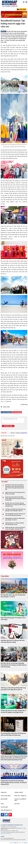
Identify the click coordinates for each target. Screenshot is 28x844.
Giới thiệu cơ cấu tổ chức (6, 833)
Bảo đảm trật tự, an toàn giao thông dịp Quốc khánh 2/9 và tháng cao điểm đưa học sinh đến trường (14, 505)
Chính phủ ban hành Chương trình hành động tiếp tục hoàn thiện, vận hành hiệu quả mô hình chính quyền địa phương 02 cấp (13, 487)
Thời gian (18, 432)
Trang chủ (3, 792)
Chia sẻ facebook (7, 412)
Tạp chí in (16, 803)
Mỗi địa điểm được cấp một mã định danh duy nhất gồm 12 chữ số (14, 519)
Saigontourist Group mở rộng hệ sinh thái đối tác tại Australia (14, 493)
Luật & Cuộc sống (5, 795)
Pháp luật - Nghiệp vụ (20, 795)
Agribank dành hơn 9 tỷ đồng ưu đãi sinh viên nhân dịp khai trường (13, 523)
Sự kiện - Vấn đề (18, 792)
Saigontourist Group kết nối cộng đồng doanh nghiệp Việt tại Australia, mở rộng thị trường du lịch (14, 498)
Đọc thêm (5, 576)
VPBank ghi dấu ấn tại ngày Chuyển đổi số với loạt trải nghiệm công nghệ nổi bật (14, 528)
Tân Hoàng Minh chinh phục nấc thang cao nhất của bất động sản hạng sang (14, 514)
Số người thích (24, 432)
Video (2, 803)
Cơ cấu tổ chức (22, 9)
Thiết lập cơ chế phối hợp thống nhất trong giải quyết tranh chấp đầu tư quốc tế (14, 510)
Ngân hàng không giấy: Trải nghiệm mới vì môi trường (13, 618)
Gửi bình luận (8, 426)
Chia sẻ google (17, 412)
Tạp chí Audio (4, 807)
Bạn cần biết (4, 799)
